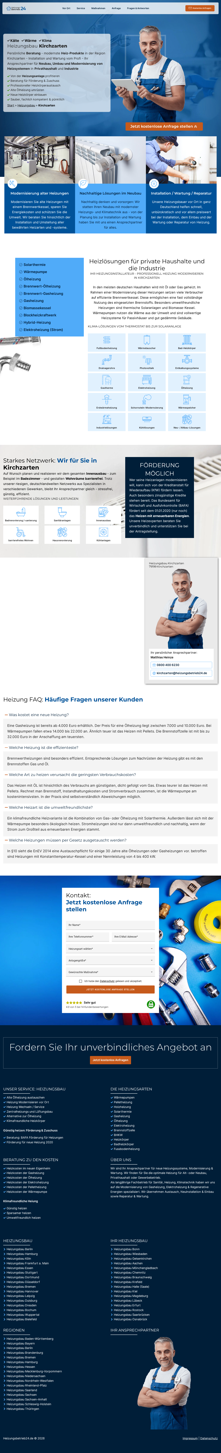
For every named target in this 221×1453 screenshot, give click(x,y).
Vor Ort (66, 8)
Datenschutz (107, 981)
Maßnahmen (98, 8)
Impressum (190, 1438)
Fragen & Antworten (138, 8)
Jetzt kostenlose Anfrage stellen (110, 989)
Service (81, 8)
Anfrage (116, 8)
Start (10, 105)
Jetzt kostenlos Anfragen (110, 1060)
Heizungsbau (26, 105)
